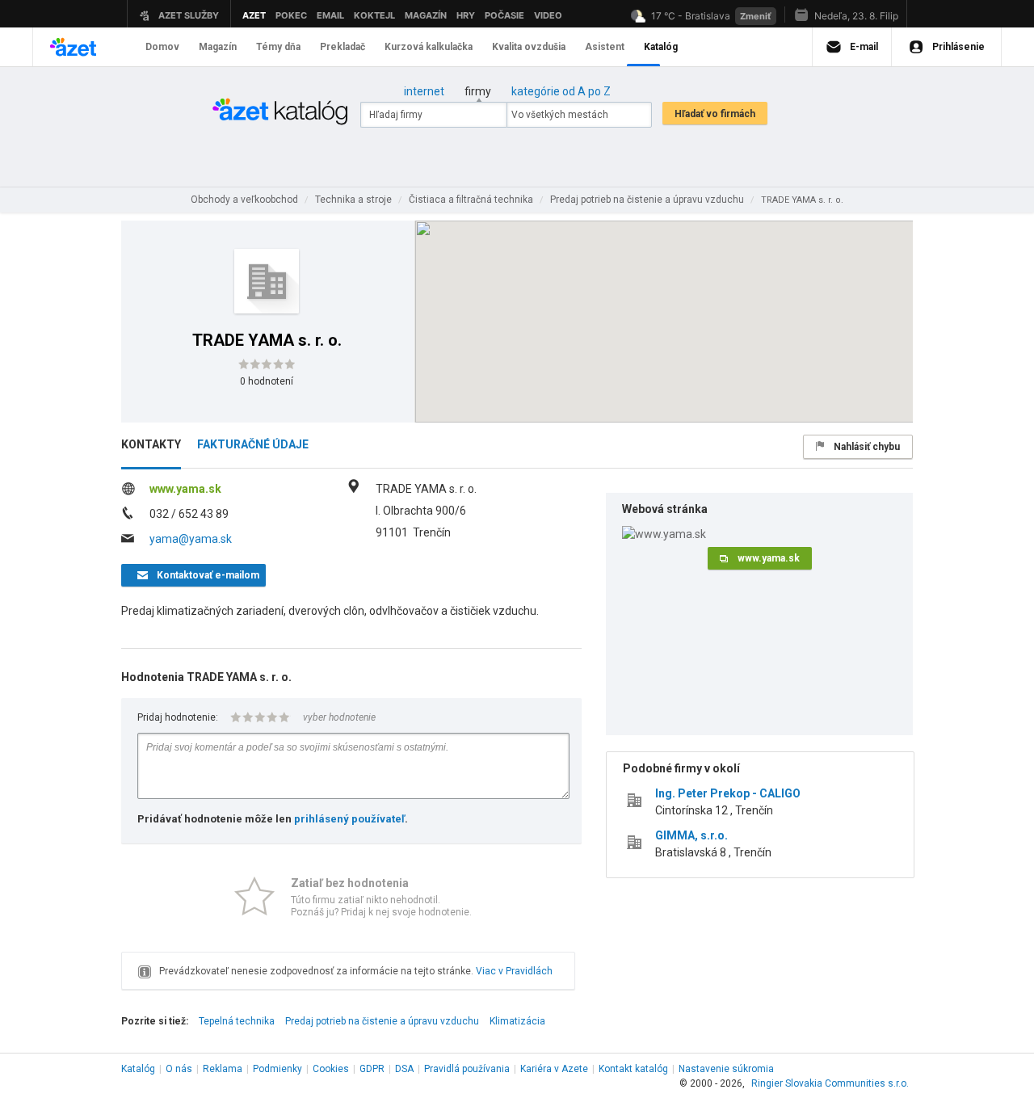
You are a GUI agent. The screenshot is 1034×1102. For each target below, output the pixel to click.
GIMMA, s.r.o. (691, 835)
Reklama (222, 1069)
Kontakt (633, 1069)
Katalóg (138, 1069)
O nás (179, 1069)
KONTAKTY (151, 444)
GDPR (372, 1069)
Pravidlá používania (467, 1069)
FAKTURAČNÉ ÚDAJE (253, 444)
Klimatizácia (517, 1021)
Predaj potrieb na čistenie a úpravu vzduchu (382, 1021)
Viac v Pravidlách (514, 971)
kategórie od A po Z (561, 91)
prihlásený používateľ (349, 819)
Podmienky (277, 1069)
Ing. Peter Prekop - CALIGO (728, 793)
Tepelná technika (237, 1021)
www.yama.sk (185, 488)
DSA (404, 1069)
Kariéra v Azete (554, 1069)
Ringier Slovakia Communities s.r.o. (830, 1083)
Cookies (331, 1069)
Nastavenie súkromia (726, 1069)
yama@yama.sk (190, 538)
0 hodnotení (266, 381)
